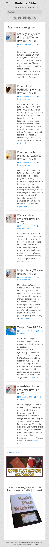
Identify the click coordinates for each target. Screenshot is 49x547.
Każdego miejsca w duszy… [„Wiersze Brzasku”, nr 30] (28, 37)
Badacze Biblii (25, 3)
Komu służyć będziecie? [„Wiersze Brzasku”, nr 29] (29, 90)
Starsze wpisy (13, 452)
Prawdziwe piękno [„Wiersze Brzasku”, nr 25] (28, 390)
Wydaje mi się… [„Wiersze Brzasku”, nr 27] (28, 219)
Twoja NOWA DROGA (29, 327)
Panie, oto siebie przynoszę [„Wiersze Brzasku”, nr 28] (29, 156)
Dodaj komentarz (23, 47)
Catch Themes (33, 545)
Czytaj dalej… (23, 143)
